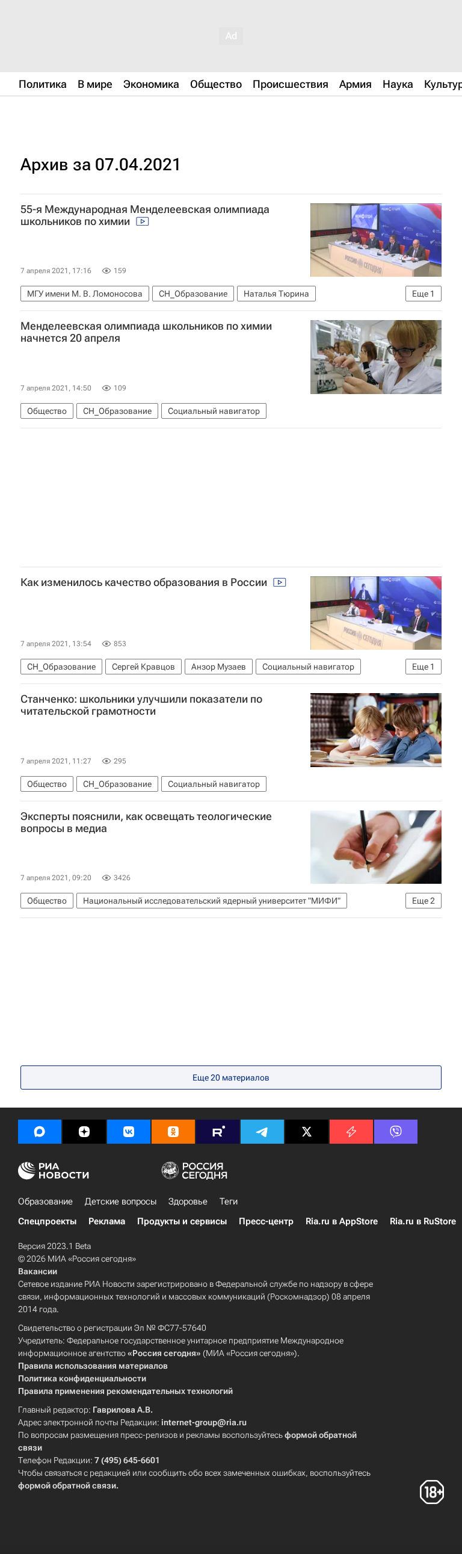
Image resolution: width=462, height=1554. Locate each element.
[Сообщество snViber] (395, 1132)
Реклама (106, 1221)
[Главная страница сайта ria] (78, 113)
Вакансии (37, 1271)
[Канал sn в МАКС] (39, 1132)
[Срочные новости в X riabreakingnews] (351, 1132)
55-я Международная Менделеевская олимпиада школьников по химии (145, 215)
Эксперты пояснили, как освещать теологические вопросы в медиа (146, 822)
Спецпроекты (47, 1221)
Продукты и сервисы (182, 1221)
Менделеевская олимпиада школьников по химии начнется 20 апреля (146, 332)
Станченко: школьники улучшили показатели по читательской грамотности (141, 705)
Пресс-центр (266, 1221)
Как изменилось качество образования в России (145, 582)
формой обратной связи (67, 1485)
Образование (45, 1201)
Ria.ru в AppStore (342, 1221)
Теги (229, 1201)
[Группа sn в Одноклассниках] (173, 1132)
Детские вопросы (120, 1201)
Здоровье (188, 1201)
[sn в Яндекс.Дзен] (84, 1132)
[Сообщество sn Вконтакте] (128, 1132)
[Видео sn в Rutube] (217, 1132)
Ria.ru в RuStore (423, 1221)
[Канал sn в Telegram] (262, 1132)
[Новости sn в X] (306, 1132)
